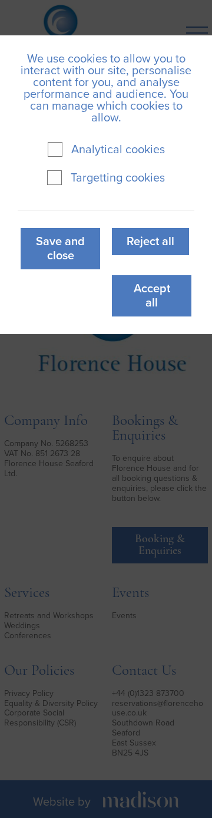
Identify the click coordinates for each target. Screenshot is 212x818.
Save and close (60, 249)
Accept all (152, 296)
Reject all (150, 242)
